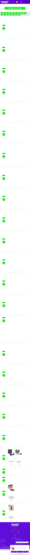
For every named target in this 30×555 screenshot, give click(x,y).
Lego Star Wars (11, 464)
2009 (16, 13)
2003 (4, 459)
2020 (10, 12)
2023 (2, 12)
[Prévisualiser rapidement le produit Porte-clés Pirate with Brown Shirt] (14, 509)
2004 (4, 438)
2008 (19, 13)
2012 (7, 13)
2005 (4, 416)
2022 (4, 12)
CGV (1, 546)
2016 (22, 12)
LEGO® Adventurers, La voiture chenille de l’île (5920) (11, 501)
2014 (2, 13)
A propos (15, 540)
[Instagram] (16, 532)
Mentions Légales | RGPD (21, 553)
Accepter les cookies (13, 551)
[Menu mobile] (11, 1)
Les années (27, 10)
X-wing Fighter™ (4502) (19, 465)
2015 (25, 12)
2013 (4, 13)
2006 (25, 13)
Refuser (20, 551)
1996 (4, 514)
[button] (14, 2)
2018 (16, 12)
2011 (10, 13)
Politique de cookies (17, 553)
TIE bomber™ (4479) (11, 465)
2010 (13, 13)
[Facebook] (14, 532)
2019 (13, 12)
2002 (4, 472)
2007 (22, 13)
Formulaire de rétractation (3, 548)
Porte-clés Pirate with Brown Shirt (11, 521)
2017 (19, 12)
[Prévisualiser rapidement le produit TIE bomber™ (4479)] (14, 454)
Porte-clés (11, 520)
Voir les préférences (25, 551)
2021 (7, 12)
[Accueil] (24, 10)
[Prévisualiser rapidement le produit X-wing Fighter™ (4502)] (21, 454)
